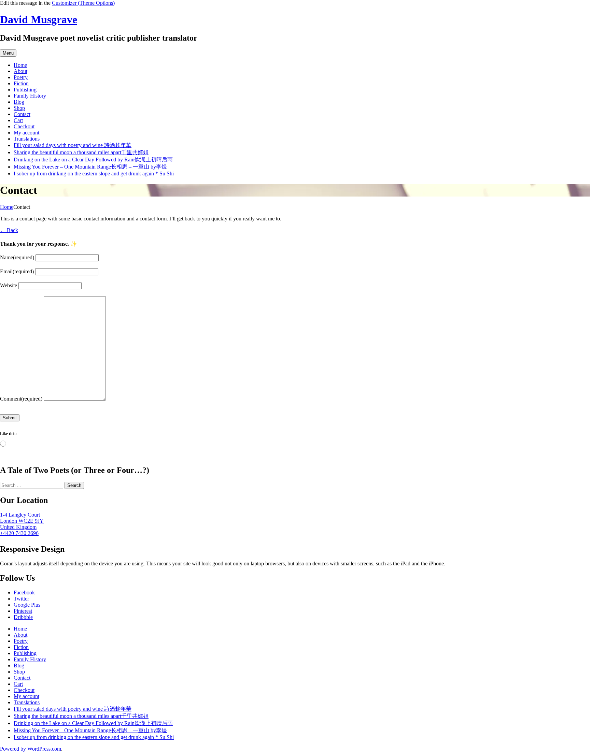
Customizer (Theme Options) (83, 3)
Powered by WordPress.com (30, 749)
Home (20, 65)
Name (17, 257)
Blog (19, 102)
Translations (27, 139)
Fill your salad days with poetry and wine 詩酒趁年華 (72, 145)
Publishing (25, 89)
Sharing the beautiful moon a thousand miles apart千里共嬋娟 (81, 152)
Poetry (21, 77)
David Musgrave (38, 19)
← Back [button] (9, 230)
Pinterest (23, 611)
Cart (18, 120)
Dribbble (23, 617)
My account (26, 132)
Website (8, 285)
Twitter (21, 599)
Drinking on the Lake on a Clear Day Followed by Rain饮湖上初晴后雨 (93, 159)
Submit (10, 417)
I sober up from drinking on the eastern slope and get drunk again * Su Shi (94, 173)
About (20, 71)
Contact (22, 114)
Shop (19, 108)
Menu (8, 53)
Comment (21, 399)
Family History (30, 96)
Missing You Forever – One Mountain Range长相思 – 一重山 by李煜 (90, 167)
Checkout (24, 126)
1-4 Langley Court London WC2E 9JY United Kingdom (22, 521)
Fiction (21, 83)
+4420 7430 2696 (19, 533)
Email (17, 271)
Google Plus (27, 605)
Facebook (24, 592)
